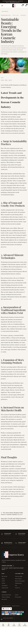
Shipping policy (18, 583)
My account (4, 599)
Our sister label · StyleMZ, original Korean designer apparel (13, 568)
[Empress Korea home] (14, 5)
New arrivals (4, 576)
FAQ (16, 585)
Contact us (17, 587)
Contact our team (7, 565)
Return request (18, 578)
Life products (4, 585)
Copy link (10, 80)
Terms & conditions (6, 597)
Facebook (2, 80)
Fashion (3, 583)
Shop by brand (5, 587)
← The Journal (4, 11)
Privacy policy (18, 597)
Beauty (3, 578)
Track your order (18, 576)
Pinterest (6, 80)
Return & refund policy (20, 581)
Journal (16, 594)
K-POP (3, 581)
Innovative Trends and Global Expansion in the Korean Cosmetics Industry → (13, 519)
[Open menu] (2, 5)
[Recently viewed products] (1, 619)
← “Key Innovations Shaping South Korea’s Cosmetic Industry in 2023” (12, 513)
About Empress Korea (6, 594)
